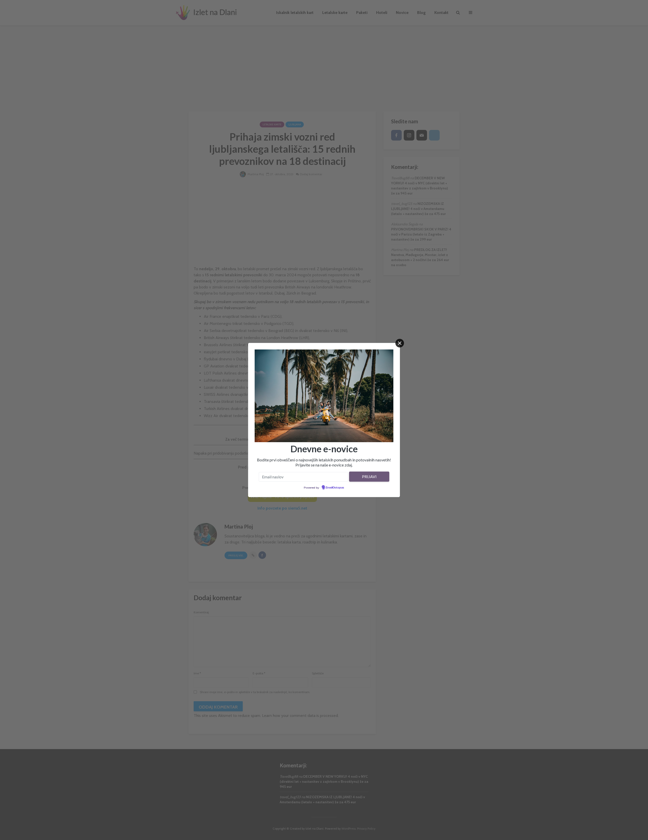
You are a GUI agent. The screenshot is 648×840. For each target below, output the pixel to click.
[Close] (399, 343)
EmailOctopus (335, 487)
